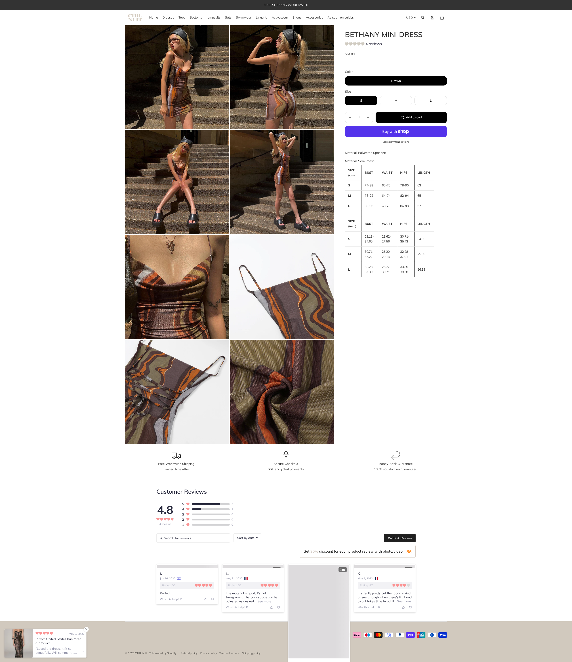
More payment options (396, 142)
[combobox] (247, 537)
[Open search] (423, 18)
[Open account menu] (432, 18)
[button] (363, 44)
